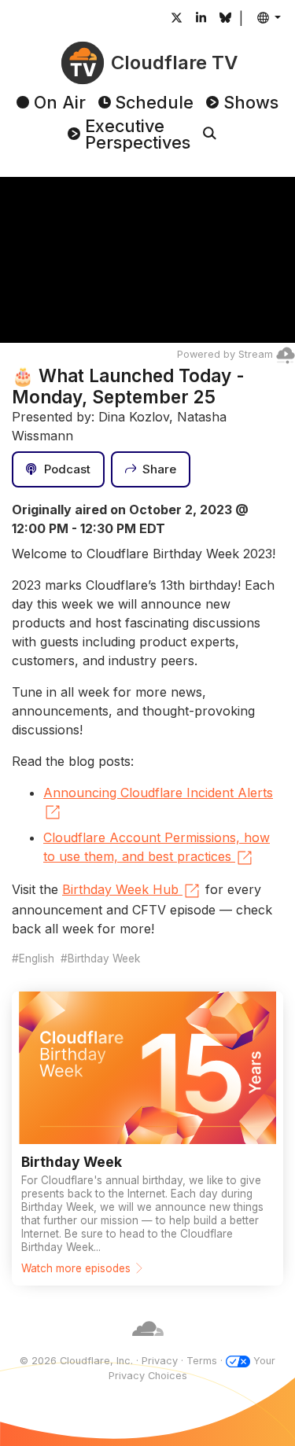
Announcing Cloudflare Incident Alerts (158, 792)
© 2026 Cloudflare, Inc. (76, 1361)
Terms (201, 1361)
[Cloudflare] (148, 1345)
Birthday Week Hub (120, 889)
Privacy (160, 1361)
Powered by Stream (225, 354)
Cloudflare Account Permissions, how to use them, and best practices (156, 847)
